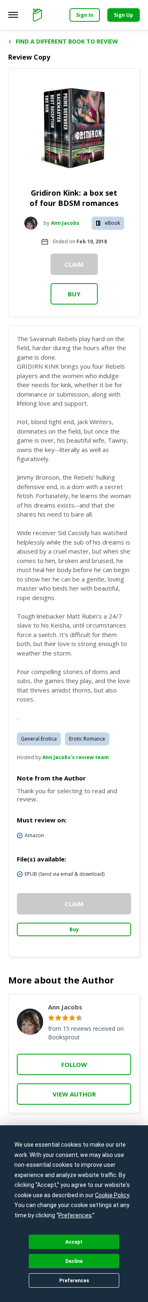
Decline (74, 1261)
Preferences (74, 1281)
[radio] (51, 1018)
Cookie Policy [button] (112, 1195)
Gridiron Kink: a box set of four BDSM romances (74, 198)
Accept (74, 1242)
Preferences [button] (75, 1215)
